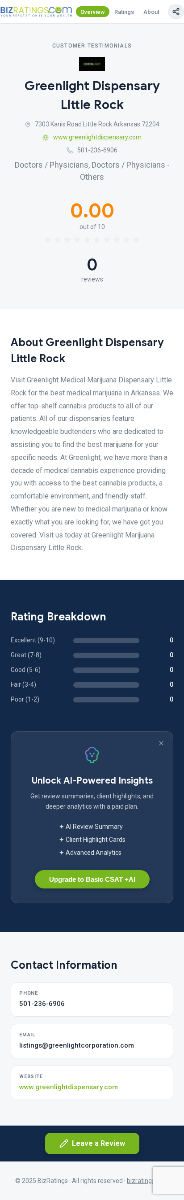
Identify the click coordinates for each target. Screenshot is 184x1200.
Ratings (124, 12)
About (151, 12)
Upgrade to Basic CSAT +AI (92, 879)
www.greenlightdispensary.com (97, 137)
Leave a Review (98, 1143)
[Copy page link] (176, 11)
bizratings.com (148, 1180)
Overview (92, 12)
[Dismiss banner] (161, 743)
